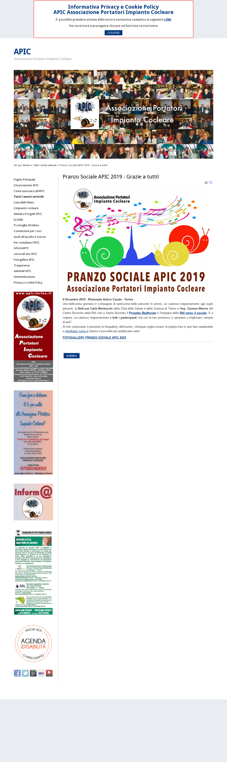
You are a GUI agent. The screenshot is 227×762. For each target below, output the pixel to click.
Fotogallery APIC (24, 259)
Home (26, 165)
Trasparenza (22, 265)
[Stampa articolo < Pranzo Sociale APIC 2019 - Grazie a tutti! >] (206, 183)
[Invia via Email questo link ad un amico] (211, 183)
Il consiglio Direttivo (26, 225)
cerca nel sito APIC (25, 254)
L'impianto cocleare (26, 208)
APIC (22, 51)
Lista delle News (24, 202)
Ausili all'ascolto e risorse (30, 236)
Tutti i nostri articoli (44, 165)
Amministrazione (24, 276)
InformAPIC (21, 248)
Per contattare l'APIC (27, 242)
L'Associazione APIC (26, 185)
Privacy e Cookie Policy (28, 282)
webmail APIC (22, 271)
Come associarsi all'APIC (29, 191)
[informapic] (33, 519)
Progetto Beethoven (142, 313)
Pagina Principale (24, 179)
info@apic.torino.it (76, 331)
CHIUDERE (113, 32)
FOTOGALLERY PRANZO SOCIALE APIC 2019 (94, 337)
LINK (167, 19)
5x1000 (18, 219)
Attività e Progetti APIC (28, 214)
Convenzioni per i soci (27, 231)
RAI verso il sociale (193, 313)
